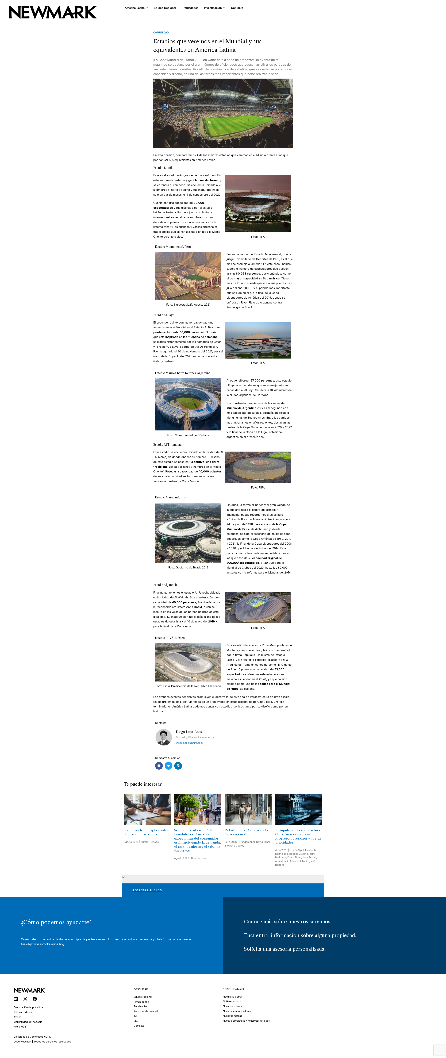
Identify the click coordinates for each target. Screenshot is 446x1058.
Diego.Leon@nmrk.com (189, 742)
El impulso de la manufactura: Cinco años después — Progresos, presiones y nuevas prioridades (298, 836)
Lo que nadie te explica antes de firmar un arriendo (146, 832)
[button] (159, 766)
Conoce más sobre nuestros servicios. (288, 922)
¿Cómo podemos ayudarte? (56, 922)
